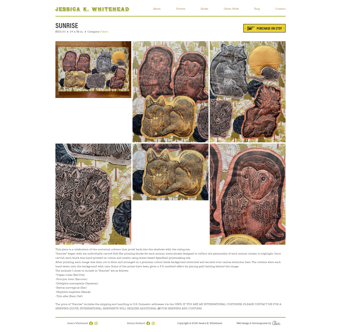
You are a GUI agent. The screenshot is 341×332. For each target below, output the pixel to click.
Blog (257, 8)
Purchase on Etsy (269, 28)
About (157, 8)
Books (204, 8)
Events (180, 8)
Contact (280, 8)
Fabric (104, 31)
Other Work (231, 8)
